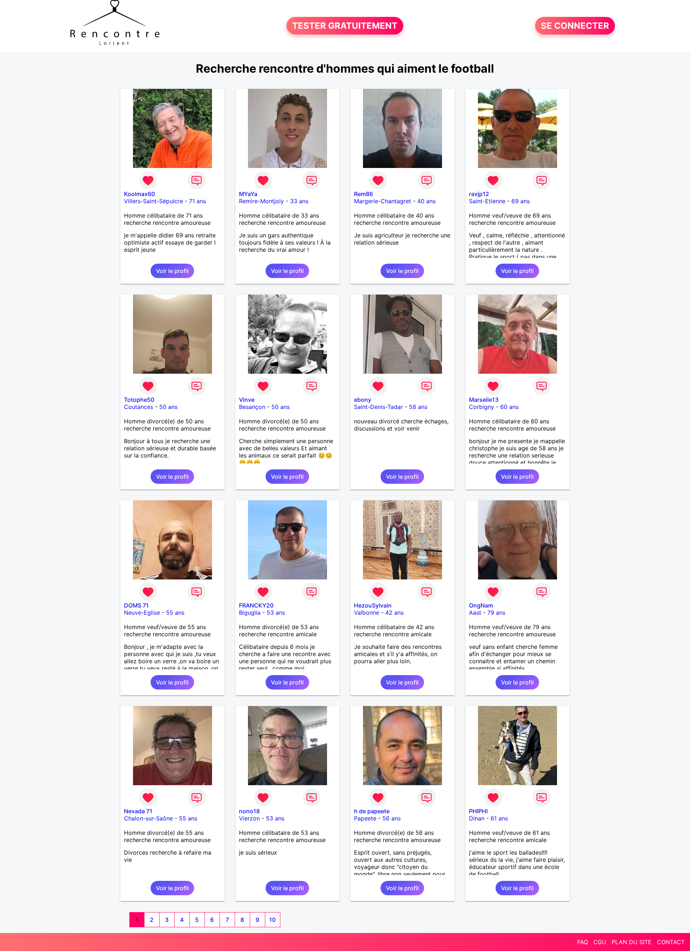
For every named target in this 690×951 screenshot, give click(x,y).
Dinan (476, 818)
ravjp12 (479, 193)
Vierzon (249, 818)
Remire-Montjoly (261, 201)
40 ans (426, 201)
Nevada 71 (138, 811)
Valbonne (366, 612)
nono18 (249, 811)
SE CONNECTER (575, 26)
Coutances (138, 406)
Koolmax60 (139, 193)
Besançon (252, 406)
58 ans (418, 406)
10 (272, 919)
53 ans (276, 612)
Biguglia (250, 612)
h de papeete (372, 811)
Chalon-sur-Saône (148, 818)
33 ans (299, 201)
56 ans (391, 818)
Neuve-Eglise (142, 612)
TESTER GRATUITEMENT (344, 26)
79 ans (496, 612)
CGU (599, 942)
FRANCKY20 (256, 605)
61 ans (499, 818)
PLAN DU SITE (632, 942)
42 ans (394, 612)
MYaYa (248, 193)
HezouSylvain (373, 605)
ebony (362, 399)
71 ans (197, 201)
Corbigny (481, 406)
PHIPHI (478, 811)
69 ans (520, 201)
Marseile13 (483, 399)
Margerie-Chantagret (382, 201)
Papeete (365, 818)
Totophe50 (139, 399)
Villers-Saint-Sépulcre (153, 201)
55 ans (175, 612)
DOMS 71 (136, 605)
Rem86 (363, 193)
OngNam (481, 605)
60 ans (509, 406)
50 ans (168, 406)
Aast (475, 612)
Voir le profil (172, 270)
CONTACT (671, 942)
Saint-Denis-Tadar (378, 406)
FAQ (582, 942)
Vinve (246, 399)
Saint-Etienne (487, 201)
